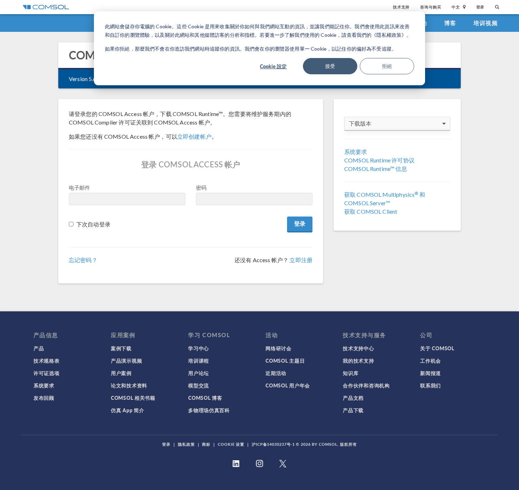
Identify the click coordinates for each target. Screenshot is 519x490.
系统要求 (355, 151)
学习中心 (198, 348)
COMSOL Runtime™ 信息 (375, 168)
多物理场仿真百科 (209, 410)
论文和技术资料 (129, 385)
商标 (206, 444)
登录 (480, 7)
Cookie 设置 (231, 444)
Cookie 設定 (273, 66)
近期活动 (276, 372)
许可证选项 (47, 372)
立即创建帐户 (194, 136)
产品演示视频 (126, 360)
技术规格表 (47, 360)
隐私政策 (186, 444)
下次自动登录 (93, 224)
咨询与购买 (430, 7)
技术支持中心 (358, 348)
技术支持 (401, 7)
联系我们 (430, 385)
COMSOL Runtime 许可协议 (379, 160)
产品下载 (353, 410)
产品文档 (353, 397)
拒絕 (387, 66)
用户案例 (121, 372)
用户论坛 (198, 372)
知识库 (350, 372)
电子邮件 (79, 187)
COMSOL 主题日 (285, 360)
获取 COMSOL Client (370, 211)
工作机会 (430, 360)
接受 (330, 66)
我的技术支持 (358, 360)
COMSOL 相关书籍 (133, 397)
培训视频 (485, 23)
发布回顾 (44, 397)
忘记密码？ (83, 259)
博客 (450, 23)
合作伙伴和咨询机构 (366, 385)
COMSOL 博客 (205, 397)
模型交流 (198, 385)
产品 (39, 348)
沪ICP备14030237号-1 (273, 444)
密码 (201, 187)
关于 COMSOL (437, 348)
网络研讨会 (279, 348)
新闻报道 (430, 372)
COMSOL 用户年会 (288, 385)
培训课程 (198, 360)
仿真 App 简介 (127, 410)
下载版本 (360, 123)
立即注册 (301, 259)
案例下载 (121, 348)
